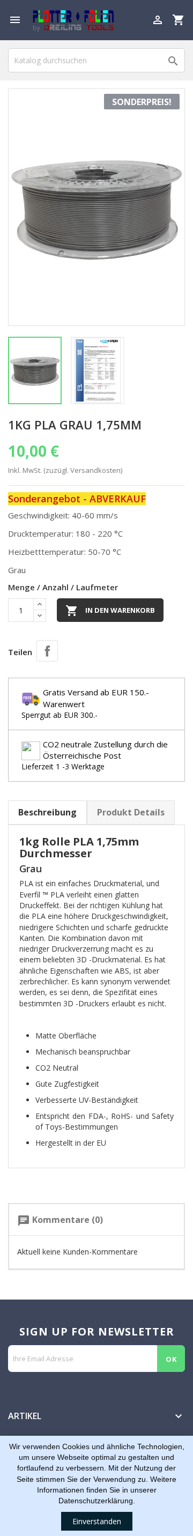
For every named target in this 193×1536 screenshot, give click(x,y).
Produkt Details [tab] (131, 812)
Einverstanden (96, 1521)
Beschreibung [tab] (47, 812)
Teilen (47, 651)
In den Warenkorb (110, 610)
